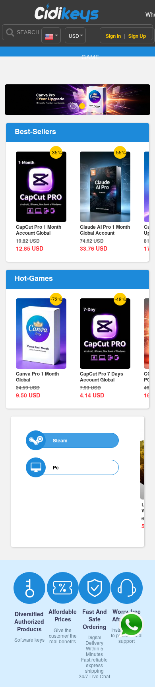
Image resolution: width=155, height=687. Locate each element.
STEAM (42, 43)
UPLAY (66, 43)
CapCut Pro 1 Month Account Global (38, 229)
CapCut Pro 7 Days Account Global (101, 376)
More (124, 426)
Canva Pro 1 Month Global (37, 376)
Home (18, 43)
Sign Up (137, 35)
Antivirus (115, 43)
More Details (41, 216)
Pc (56, 467)
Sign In (114, 35)
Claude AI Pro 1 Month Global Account (105, 229)
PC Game (90, 50)
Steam (60, 440)
